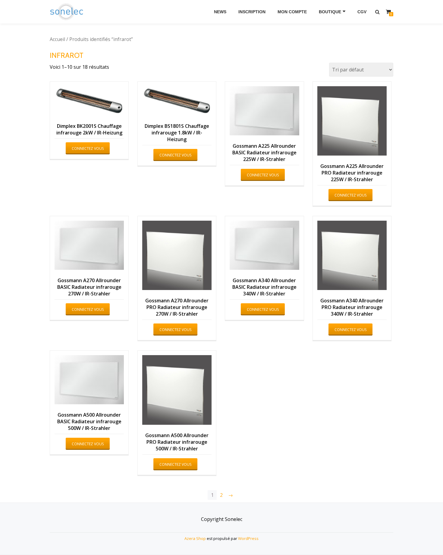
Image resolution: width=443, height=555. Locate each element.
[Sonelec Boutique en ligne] (68, 11)
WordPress (248, 538)
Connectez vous (88, 148)
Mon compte (292, 11)
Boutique (330, 11)
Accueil (57, 39)
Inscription (251, 11)
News (220, 11)
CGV (361, 11)
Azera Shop (195, 538)
